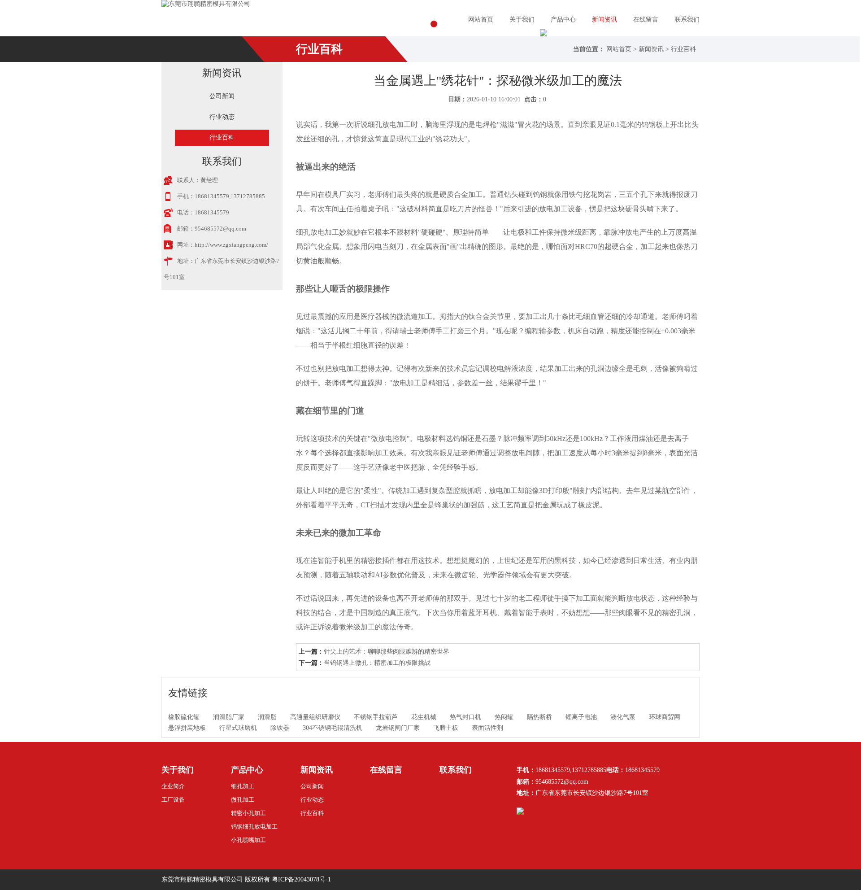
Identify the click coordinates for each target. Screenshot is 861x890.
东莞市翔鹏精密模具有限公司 (202, 879)
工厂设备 (173, 799)
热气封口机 (465, 717)
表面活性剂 (487, 727)
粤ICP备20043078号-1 (301, 879)
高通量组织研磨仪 (315, 717)
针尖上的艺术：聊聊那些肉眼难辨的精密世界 (386, 651)
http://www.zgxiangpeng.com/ (231, 244)
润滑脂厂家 (228, 717)
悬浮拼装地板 (187, 727)
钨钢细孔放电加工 (254, 826)
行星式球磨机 (238, 727)
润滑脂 (267, 717)
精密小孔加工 (248, 813)
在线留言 (645, 19)
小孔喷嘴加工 (248, 840)
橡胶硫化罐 (184, 717)
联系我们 (687, 19)
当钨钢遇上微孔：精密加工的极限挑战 (377, 662)
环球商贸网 (664, 717)
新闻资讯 (604, 19)
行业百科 (683, 49)
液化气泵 (622, 717)
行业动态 (222, 116)
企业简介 (173, 786)
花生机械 (423, 717)
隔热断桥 (539, 717)
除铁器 (279, 727)
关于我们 (522, 19)
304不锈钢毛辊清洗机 (332, 727)
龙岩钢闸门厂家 (398, 727)
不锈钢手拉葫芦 (376, 717)
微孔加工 (242, 799)
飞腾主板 (445, 727)
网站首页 (480, 19)
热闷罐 (504, 717)
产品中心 (563, 19)
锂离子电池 (581, 717)
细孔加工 (242, 786)
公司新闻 (222, 96)
